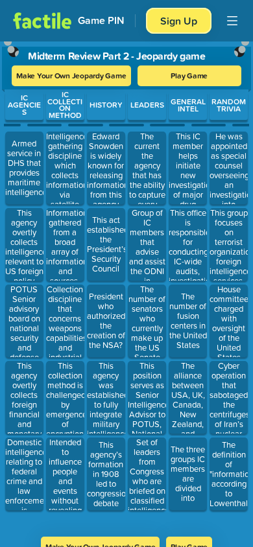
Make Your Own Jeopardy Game (71, 75)
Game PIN (101, 20)
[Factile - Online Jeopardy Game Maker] (42, 20)
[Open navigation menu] (232, 20)
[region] (126, 284)
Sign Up (178, 21)
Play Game (189, 75)
